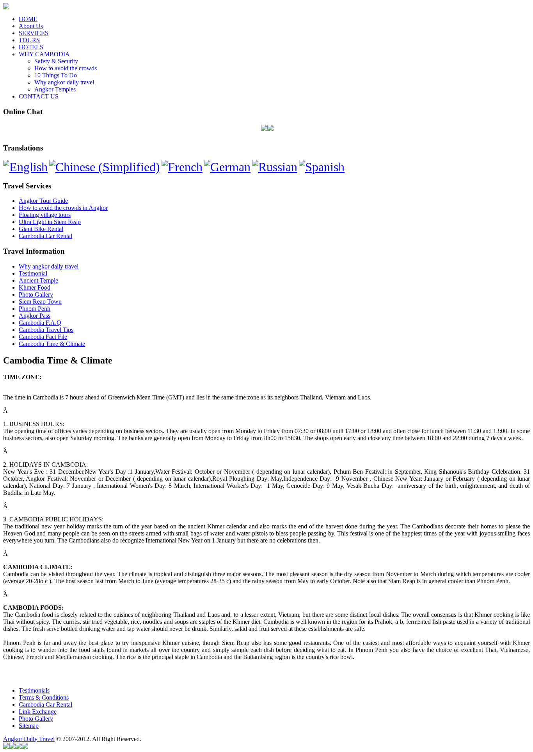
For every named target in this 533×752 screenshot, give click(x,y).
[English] (25, 166)
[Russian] (274, 166)
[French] (182, 166)
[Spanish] (322, 166)
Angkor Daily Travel (29, 739)
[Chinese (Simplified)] (104, 166)
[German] (227, 166)
